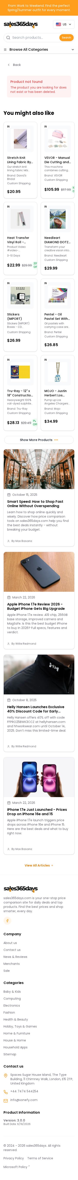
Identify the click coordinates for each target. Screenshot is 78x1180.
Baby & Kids (12, 991)
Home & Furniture (16, 1033)
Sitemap (9, 1054)
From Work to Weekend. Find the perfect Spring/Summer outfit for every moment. (39, 7)
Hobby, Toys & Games (20, 1026)
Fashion (9, 1012)
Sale (6, 971)
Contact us (12, 950)
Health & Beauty (15, 1019)
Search (66, 37)
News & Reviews (15, 957)
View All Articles (37, 865)
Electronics (11, 1005)
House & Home (14, 1040)
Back (17, 65)
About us (10, 943)
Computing (12, 998)
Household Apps (15, 1047)
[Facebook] (7, 921)
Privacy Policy (13, 1158)
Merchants (11, 964)
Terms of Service (40, 1158)
